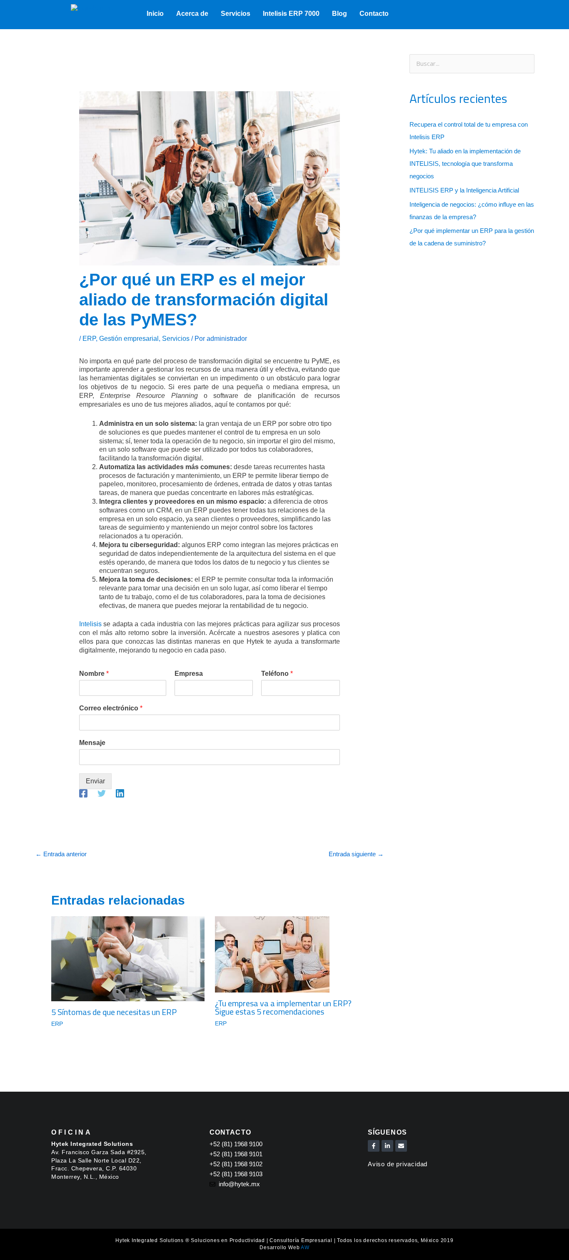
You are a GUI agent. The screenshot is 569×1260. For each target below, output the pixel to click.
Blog (339, 13)
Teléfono (277, 673)
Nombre (94, 673)
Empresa (189, 673)
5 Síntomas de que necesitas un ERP (114, 1011)
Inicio (155, 13)
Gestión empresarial (129, 338)
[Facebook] (83, 793)
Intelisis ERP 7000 (291, 13)
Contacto (374, 13)
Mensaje (92, 742)
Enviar (95, 781)
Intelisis (90, 624)
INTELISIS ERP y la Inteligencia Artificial (464, 190)
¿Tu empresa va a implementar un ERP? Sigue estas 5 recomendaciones (283, 1007)
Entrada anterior (61, 854)
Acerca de (192, 13)
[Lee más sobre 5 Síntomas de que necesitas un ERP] (128, 958)
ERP (89, 338)
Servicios (235, 13)
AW (305, 1247)
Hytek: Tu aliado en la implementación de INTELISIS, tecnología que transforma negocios (465, 164)
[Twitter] (101, 793)
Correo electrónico (110, 708)
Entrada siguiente (356, 854)
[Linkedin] (120, 793)
